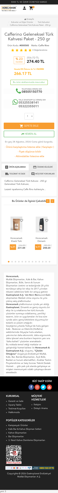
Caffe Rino (43, 45)
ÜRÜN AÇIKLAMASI (15, 167)
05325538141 (29, 102)
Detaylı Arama (41, 408)
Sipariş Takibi (14, 405)
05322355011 (29, 106)
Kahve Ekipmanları (17, 433)
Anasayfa (30, 19)
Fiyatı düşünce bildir (29, 152)
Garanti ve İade (15, 401)
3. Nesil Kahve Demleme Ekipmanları (26, 440)
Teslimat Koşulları (17, 409)
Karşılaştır (47, 147)
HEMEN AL (30, 134)
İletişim (37, 405)
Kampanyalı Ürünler (18, 425)
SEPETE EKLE (29, 126)
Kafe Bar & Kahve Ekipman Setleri (24, 429)
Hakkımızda (14, 412)
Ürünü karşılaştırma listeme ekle (22, 147)
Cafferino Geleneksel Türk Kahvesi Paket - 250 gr (30, 25)
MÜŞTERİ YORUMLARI (43, 174)
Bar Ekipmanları (16, 436)
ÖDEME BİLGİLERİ (43, 167)
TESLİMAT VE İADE (15, 174)
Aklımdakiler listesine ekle (29, 156)
